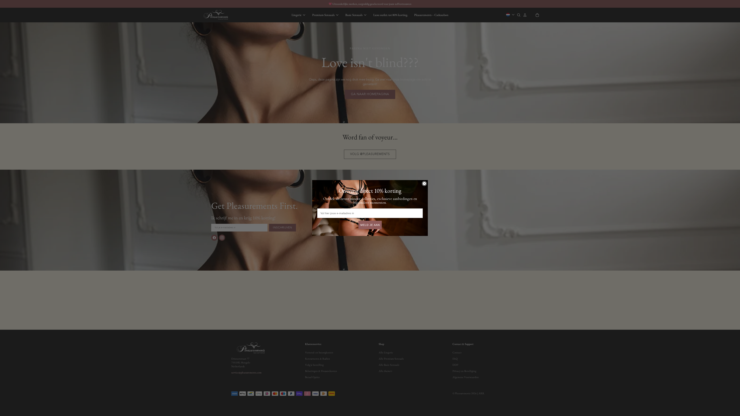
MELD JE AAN (370, 224)
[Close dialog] (424, 183)
